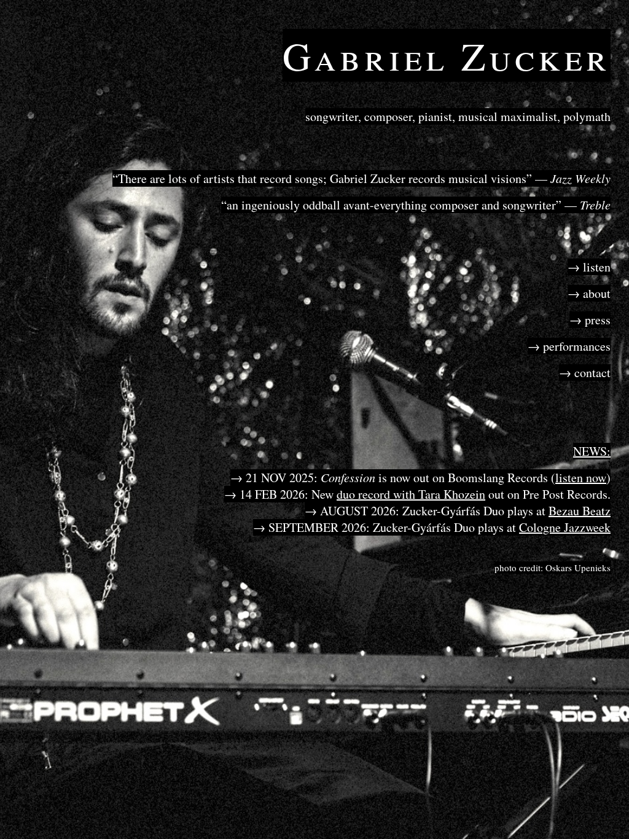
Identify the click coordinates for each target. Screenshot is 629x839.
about (597, 293)
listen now (580, 477)
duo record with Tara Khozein (411, 494)
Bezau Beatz (580, 510)
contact (592, 372)
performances (577, 346)
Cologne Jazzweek (565, 527)
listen (597, 267)
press (598, 319)
